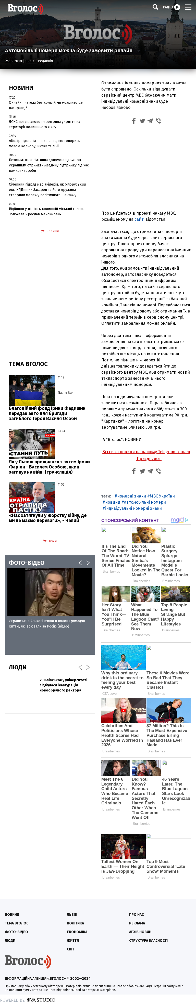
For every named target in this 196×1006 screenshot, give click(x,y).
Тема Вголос (16, 923)
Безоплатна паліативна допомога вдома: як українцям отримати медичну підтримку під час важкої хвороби (49, 165)
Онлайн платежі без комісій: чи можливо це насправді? (46, 105)
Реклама (137, 923)
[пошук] (155, 7)
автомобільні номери (145, 502)
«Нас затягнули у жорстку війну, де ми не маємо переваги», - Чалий (48, 518)
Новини (12, 914)
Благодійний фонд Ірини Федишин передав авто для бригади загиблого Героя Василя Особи (47, 413)
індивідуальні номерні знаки (133, 508)
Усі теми (50, 541)
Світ (70, 949)
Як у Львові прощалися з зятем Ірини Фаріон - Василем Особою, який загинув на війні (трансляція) (49, 467)
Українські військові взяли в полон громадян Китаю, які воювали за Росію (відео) (47, 624)
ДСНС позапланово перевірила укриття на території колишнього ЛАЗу (44, 124)
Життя (73, 940)
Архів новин (140, 932)
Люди (10, 940)
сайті (139, 219)
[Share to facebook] (134, 122)
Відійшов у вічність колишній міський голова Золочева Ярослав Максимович (46, 211)
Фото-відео (16, 932)
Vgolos (25, 9)
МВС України (162, 496)
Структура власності (148, 940)
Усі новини (50, 231)
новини (112, 502)
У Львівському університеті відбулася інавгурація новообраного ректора (63, 685)
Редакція (45, 61)
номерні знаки (131, 496)
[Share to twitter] (142, 122)
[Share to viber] (158, 122)
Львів (72, 914)
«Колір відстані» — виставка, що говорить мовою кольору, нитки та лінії (44, 143)
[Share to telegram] (150, 122)
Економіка (77, 932)
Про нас (136, 914)
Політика (75, 923)
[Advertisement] (146, 168)
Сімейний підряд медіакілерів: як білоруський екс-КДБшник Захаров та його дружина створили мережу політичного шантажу (47, 189)
